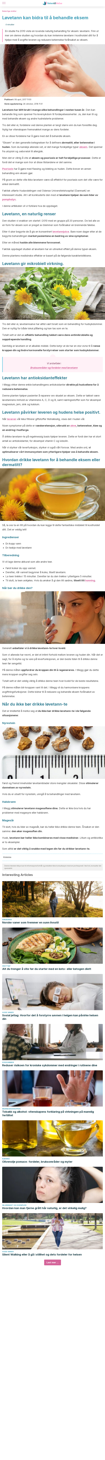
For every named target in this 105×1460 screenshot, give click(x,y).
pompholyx (9, 199)
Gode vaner (8, 1012)
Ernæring (7, 920)
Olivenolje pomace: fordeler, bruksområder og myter (37, 1161)
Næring (6, 1159)
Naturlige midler (9, 11)
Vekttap (6, 966)
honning (90, 580)
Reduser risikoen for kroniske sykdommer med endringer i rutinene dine (49, 1065)
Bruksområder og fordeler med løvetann (54, 367)
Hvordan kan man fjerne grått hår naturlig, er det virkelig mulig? (44, 1208)
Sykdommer (8, 1062)
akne (73, 425)
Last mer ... (52, 1262)
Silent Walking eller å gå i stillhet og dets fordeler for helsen (42, 1254)
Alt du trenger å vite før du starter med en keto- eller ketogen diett (46, 969)
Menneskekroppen (11, 1109)
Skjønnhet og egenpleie (14, 1205)
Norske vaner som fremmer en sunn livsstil (30, 922)
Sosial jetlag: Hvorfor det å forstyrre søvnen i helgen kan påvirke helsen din (50, 1017)
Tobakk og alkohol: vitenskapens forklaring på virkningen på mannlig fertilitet (48, 1113)
